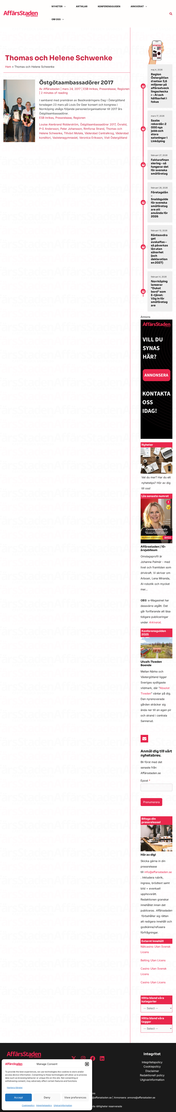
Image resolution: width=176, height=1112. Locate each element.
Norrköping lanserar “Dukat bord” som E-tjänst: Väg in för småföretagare (159, 293)
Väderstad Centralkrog (99, 133)
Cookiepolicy (28, 1105)
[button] (87, 1064)
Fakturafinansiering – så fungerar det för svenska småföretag (160, 166)
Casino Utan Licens (153, 982)
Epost (145, 780)
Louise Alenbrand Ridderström (58, 124)
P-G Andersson (49, 128)
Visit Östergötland (115, 137)
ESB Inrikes (90, 89)
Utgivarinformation (63, 1105)
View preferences (75, 1097)
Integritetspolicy (44, 1105)
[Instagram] (83, 1058)
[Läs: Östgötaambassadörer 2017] (19, 110)
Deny (47, 1097)
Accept (18, 1097)
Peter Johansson (71, 128)
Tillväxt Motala (73, 133)
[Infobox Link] (156, 470)
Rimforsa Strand (94, 128)
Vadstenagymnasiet (65, 137)
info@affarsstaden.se (158, 872)
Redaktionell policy (152, 1075)
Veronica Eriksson (90, 137)
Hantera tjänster (15, 1087)
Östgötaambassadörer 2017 (76, 82)
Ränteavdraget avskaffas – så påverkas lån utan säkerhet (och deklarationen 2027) (159, 248)
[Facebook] (92, 1058)
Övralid (121, 124)
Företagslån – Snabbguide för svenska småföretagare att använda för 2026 (159, 204)
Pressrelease (107, 89)
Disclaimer (152, 1071)
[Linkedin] (102, 1058)
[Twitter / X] (73, 1058)
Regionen (123, 89)
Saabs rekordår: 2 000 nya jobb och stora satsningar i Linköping (159, 131)
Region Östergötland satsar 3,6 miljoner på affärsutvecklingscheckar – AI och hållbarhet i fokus (160, 88)
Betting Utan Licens (153, 960)
